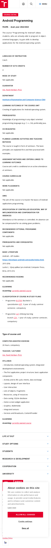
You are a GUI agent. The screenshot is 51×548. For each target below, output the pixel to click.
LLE (17, 314)
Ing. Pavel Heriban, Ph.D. (12, 90)
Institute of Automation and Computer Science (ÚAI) (23, 100)
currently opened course (21, 291)
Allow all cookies (25, 515)
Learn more (12, 508)
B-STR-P (19, 300)
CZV (15, 317)
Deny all (25, 528)
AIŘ (20, 304)
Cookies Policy (7, 538)
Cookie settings (25, 521)
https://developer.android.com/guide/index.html (23, 260)
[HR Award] (5, 542)
